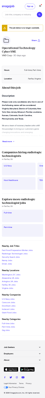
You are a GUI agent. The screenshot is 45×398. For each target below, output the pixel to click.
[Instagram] (17, 378)
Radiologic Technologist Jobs (15, 254)
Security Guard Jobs (11, 257)
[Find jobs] (39, 14)
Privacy (28, 383)
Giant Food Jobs (9, 313)
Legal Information (10, 383)
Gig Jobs (6, 330)
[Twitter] (11, 378)
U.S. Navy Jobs (8, 299)
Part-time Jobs (8, 327)
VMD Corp (7, 55)
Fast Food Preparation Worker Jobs (17, 250)
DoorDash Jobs (8, 306)
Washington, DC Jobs (11, 275)
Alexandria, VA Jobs (10, 278)
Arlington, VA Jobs (10, 281)
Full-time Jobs (8, 323)
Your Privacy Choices (16, 387)
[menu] (40, 6)
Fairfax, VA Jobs (8, 285)
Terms (21, 383)
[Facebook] (5, 378)
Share (34, 40)
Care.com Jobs (8, 302)
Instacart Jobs (8, 309)
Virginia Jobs (7, 288)
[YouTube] (23, 378)
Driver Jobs (7, 264)
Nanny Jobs (7, 260)
